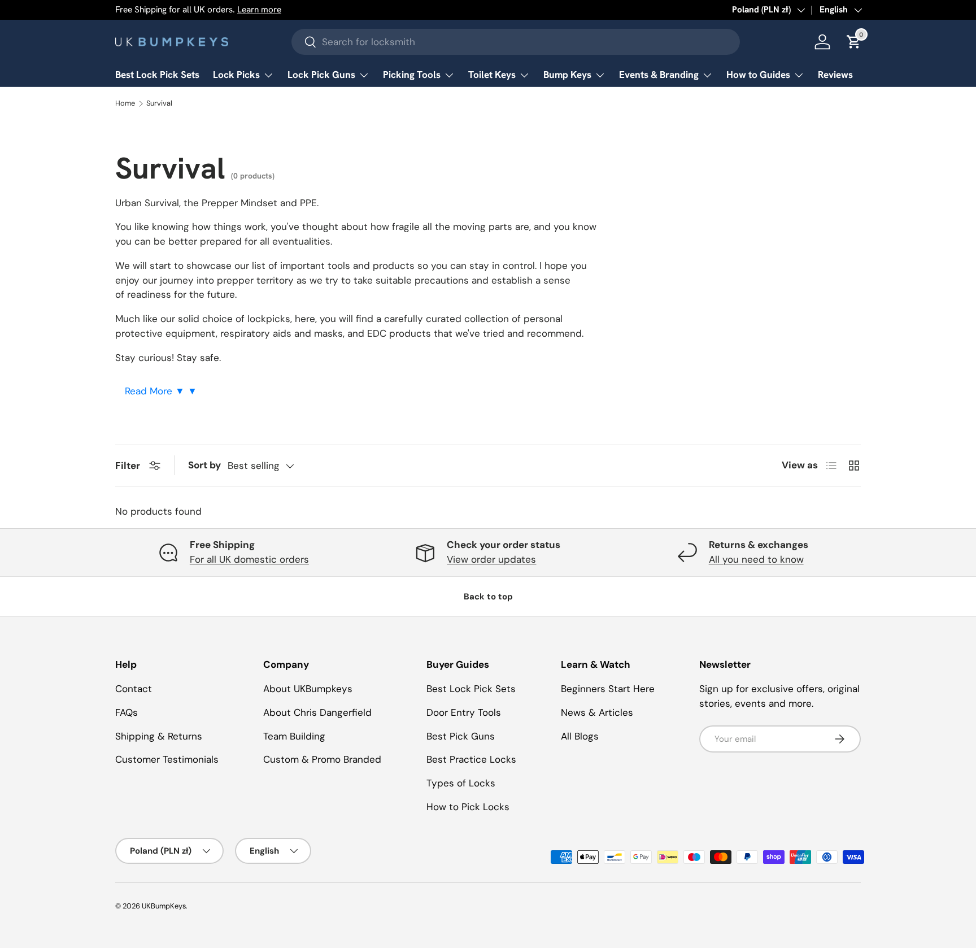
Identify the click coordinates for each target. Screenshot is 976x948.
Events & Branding (659, 74)
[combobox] (515, 42)
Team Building (294, 736)
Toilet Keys (492, 74)
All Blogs (580, 736)
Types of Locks (460, 783)
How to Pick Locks (467, 807)
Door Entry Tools (463, 712)
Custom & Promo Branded (322, 759)
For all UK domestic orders (249, 559)
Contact (133, 688)
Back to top (488, 596)
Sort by (204, 465)
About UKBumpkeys (307, 688)
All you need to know (756, 559)
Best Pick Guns (460, 736)
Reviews (835, 74)
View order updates (491, 559)
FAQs (126, 712)
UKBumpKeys (164, 906)
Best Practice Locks (471, 759)
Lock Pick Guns (321, 74)
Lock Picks (236, 74)
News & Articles (597, 712)
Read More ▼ (156, 391)
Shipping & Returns (158, 736)
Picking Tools (412, 74)
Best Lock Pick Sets (157, 74)
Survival (159, 103)
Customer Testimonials (167, 759)
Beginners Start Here (608, 688)
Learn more (259, 9)
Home (125, 103)
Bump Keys (567, 74)
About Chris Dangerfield (317, 712)
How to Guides (758, 74)
